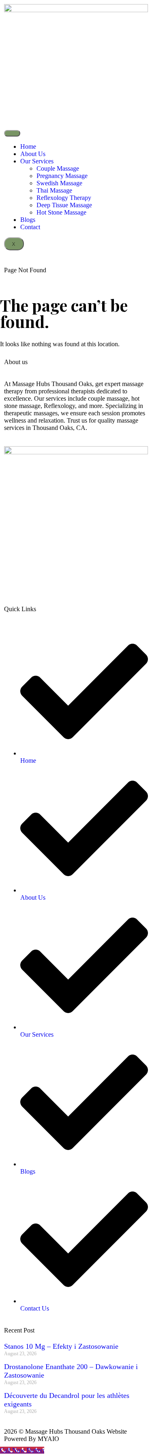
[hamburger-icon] (12, 133)
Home (28, 146)
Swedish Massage (59, 183)
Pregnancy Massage (62, 175)
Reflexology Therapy (63, 197)
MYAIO (48, 1438)
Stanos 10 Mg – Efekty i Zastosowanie (61, 1346)
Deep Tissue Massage (64, 205)
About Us (32, 153)
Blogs (27, 219)
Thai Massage (54, 190)
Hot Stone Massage (61, 212)
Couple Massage (57, 168)
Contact (30, 227)
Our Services (37, 161)
